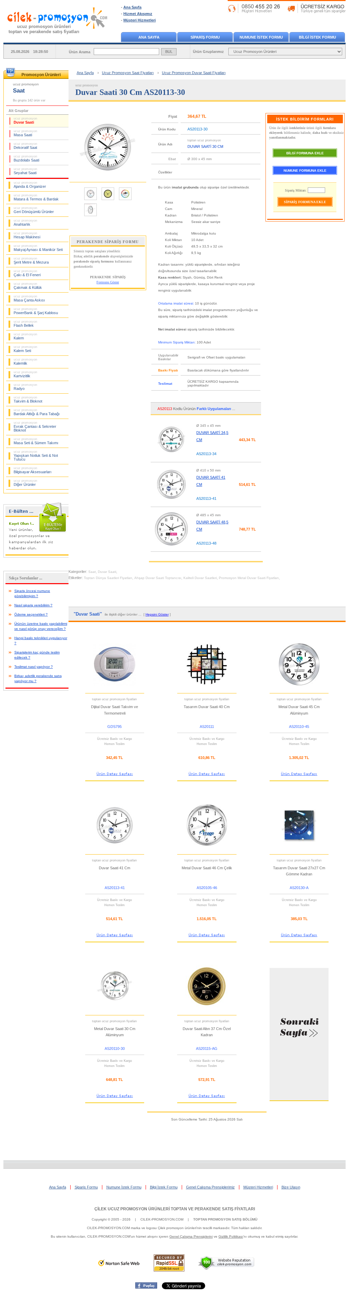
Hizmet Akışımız (137, 14)
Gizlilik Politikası (230, 1236)
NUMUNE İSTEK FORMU (261, 37)
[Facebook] (146, 1287)
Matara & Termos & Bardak (36, 197)
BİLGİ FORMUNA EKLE (305, 153)
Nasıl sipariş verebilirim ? (33, 605)
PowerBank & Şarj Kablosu (36, 311)
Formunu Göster (107, 282)
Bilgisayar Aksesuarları (32, 470)
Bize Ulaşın (291, 1187)
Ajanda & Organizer (30, 184)
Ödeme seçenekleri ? (31, 614)
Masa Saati (25, 133)
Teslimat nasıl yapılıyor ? (33, 666)
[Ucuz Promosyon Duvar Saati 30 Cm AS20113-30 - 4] (90, 215)
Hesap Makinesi (27, 235)
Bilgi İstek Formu (164, 1187)
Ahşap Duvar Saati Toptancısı (157, 578)
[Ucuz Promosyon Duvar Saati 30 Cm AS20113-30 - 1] (90, 199)
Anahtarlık (25, 222)
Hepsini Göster (157, 614)
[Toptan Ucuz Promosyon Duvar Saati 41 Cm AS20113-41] (171, 504)
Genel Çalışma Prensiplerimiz (210, 1187)
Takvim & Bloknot (28, 399)
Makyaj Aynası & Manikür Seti (38, 248)
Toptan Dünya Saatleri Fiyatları (108, 578)
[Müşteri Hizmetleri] (287, 12)
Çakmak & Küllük (28, 286)
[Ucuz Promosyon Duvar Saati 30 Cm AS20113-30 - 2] (108, 199)
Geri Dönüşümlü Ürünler (34, 210)
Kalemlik (25, 361)
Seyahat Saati (25, 171)
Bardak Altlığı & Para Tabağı (37, 412)
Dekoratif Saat (25, 146)
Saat (92, 572)
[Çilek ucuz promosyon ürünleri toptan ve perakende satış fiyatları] (57, 35)
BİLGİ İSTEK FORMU (317, 37)
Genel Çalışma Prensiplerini (191, 1236)
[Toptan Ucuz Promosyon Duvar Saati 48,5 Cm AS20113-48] (171, 548)
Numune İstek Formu (123, 1187)
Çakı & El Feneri (27, 273)
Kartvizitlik (25, 374)
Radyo (25, 387)
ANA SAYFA (149, 37)
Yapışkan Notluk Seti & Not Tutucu (36, 455)
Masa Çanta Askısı (29, 298)
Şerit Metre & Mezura (31, 260)
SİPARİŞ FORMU (205, 37)
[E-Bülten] (37, 556)
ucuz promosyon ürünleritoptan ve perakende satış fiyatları (44, 29)
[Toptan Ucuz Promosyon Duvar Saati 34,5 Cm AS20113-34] (171, 459)
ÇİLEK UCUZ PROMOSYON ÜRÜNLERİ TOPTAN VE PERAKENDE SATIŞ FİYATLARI (174, 1209)
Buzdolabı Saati (26, 158)
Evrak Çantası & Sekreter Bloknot (35, 426)
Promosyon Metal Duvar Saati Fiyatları (249, 578)
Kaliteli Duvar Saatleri (200, 578)
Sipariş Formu (86, 1187)
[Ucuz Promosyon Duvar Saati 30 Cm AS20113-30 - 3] (125, 199)
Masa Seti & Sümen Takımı (36, 441)
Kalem (25, 336)
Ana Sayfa (132, 7)
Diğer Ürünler (25, 483)
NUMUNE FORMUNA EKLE (305, 170)
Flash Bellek (25, 323)
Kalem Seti (25, 349)
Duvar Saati (25, 120)
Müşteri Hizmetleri (139, 20)
